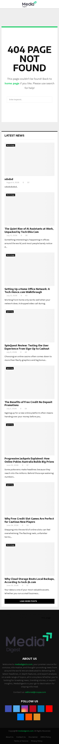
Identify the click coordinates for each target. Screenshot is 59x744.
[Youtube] (49, 708)
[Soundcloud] (28, 717)
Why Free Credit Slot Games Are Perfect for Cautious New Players (29, 520)
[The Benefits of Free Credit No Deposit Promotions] (29, 382)
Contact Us (21, 737)
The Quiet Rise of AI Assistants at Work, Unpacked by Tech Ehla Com (29, 230)
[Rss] (37, 717)
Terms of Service (21, 741)
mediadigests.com (24, 664)
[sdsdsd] (29, 159)
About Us (9, 737)
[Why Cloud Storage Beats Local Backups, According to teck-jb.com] (29, 559)
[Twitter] (16, 708)
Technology (10, 145)
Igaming (10, 312)
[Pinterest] (32, 708)
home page (12, 83)
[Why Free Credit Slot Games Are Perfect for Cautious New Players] (29, 499)
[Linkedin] (41, 708)
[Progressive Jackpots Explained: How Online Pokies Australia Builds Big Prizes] (29, 438)
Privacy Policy (36, 741)
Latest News (14, 135)
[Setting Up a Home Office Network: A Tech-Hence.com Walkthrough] (29, 269)
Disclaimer (33, 737)
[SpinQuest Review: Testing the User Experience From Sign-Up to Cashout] (29, 325)
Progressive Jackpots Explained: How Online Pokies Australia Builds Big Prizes (29, 460)
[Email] (20, 717)
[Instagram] (24, 708)
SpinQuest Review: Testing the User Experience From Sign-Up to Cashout (27, 347)
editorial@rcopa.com (35, 692)
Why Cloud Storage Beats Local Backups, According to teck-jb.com (29, 580)
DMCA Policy (46, 737)
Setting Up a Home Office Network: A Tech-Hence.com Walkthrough (27, 290)
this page (46, 617)
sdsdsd (9, 179)
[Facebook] (8, 708)
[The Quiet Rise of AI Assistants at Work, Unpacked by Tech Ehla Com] (29, 209)
